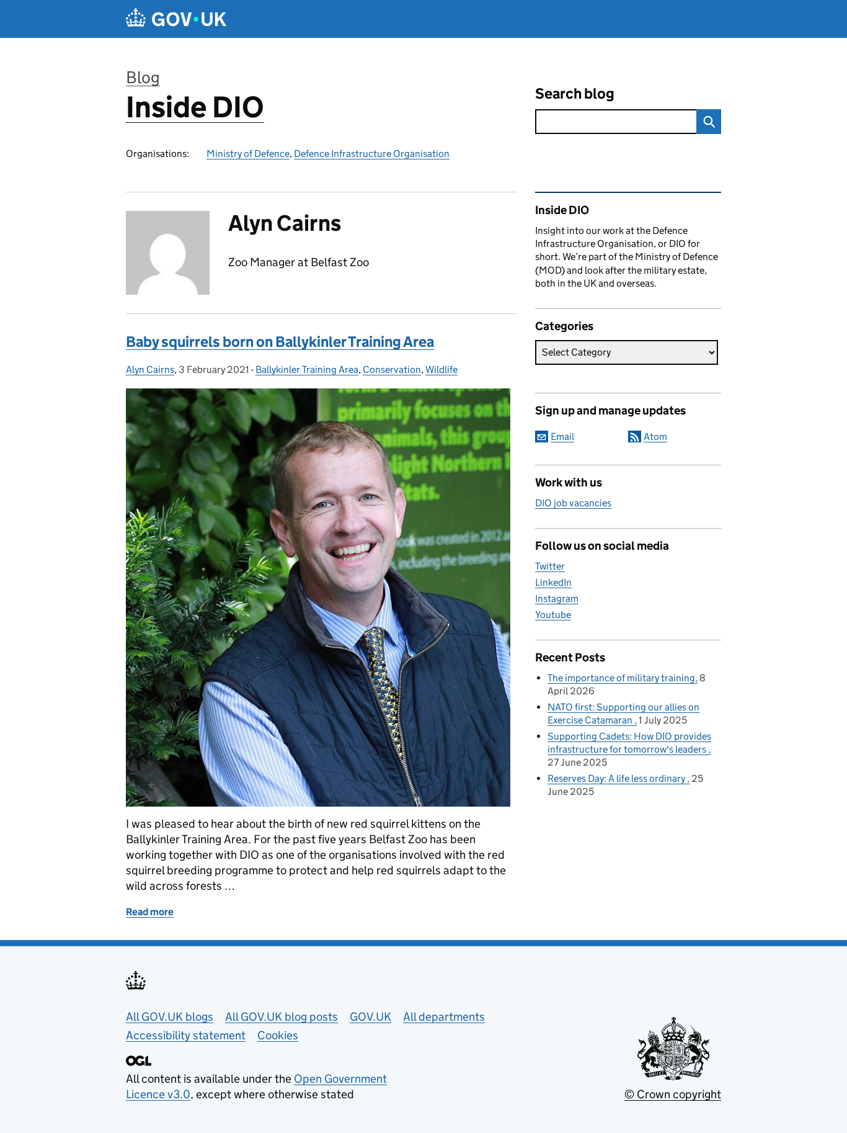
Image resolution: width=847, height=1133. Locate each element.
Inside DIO (195, 107)
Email (562, 436)
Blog (143, 77)
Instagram (557, 598)
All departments (444, 1017)
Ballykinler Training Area (306, 369)
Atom (655, 436)
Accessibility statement (186, 1035)
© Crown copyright (672, 1094)
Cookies (277, 1035)
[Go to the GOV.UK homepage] (176, 18)
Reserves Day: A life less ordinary (617, 778)
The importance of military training (621, 678)
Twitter (550, 566)
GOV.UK (370, 1017)
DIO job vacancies (573, 503)
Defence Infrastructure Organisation (372, 153)
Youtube (553, 614)
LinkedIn (553, 582)
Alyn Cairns (150, 369)
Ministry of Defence (248, 153)
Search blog (574, 93)
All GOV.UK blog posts (281, 1017)
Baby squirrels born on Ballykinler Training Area (280, 342)
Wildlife (441, 369)
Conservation (392, 369)
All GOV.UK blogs (169, 1017)
